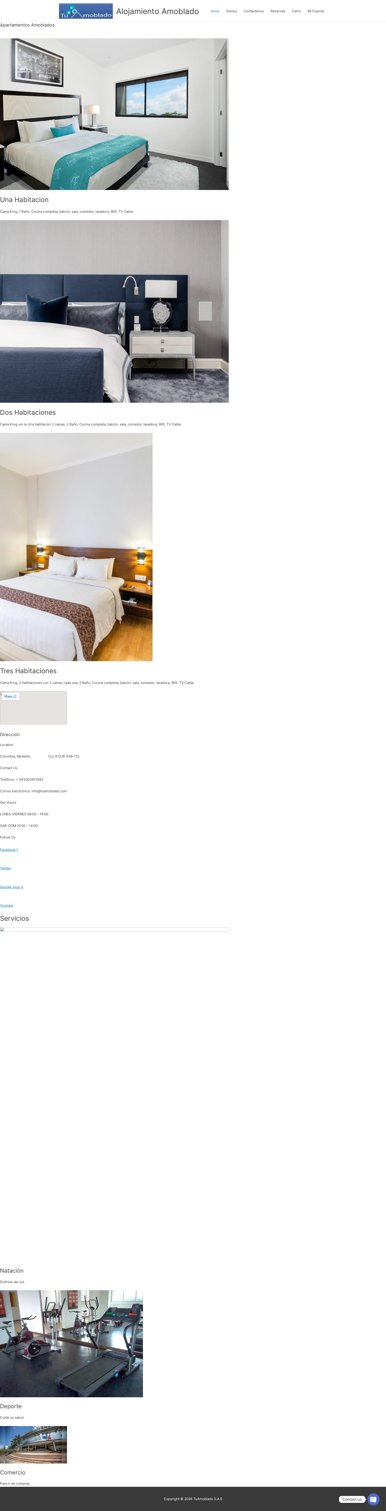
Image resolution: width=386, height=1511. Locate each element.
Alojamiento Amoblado (157, 11)
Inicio (215, 11)
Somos (231, 11)
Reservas (278, 11)
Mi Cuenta (316, 11)
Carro (296, 11)
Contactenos (254, 11)
